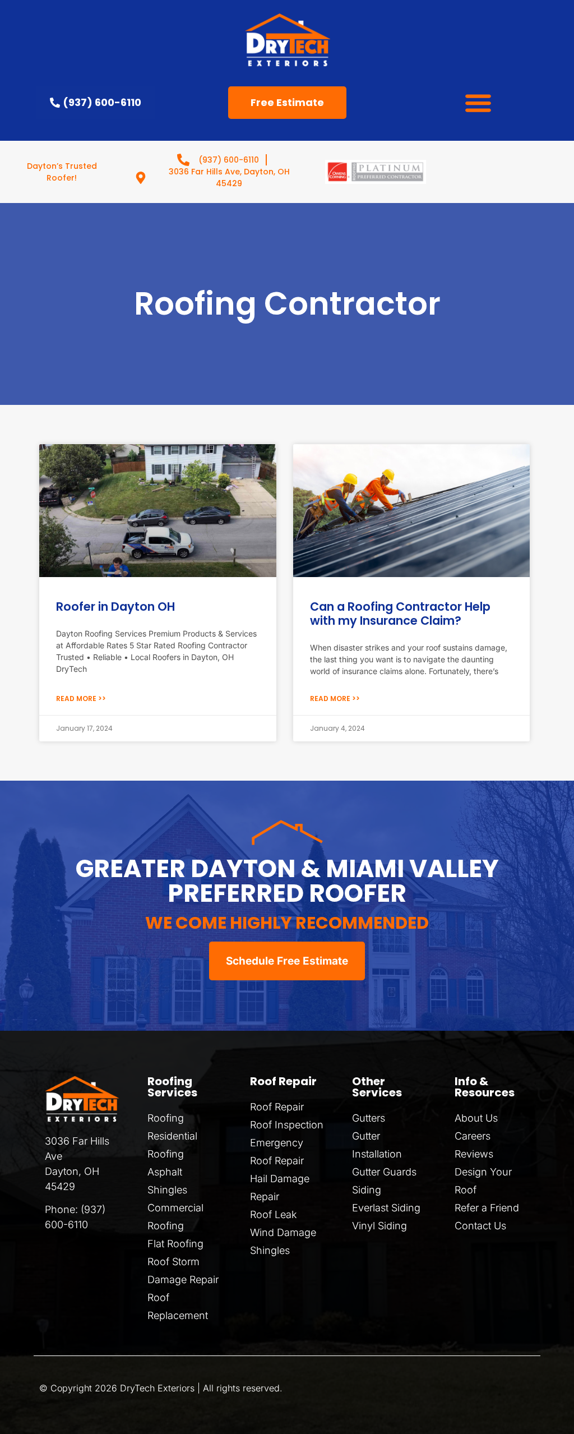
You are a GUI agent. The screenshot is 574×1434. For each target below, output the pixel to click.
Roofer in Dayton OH (115, 606)
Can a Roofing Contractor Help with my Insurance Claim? (400, 613)
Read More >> (81, 698)
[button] (478, 103)
